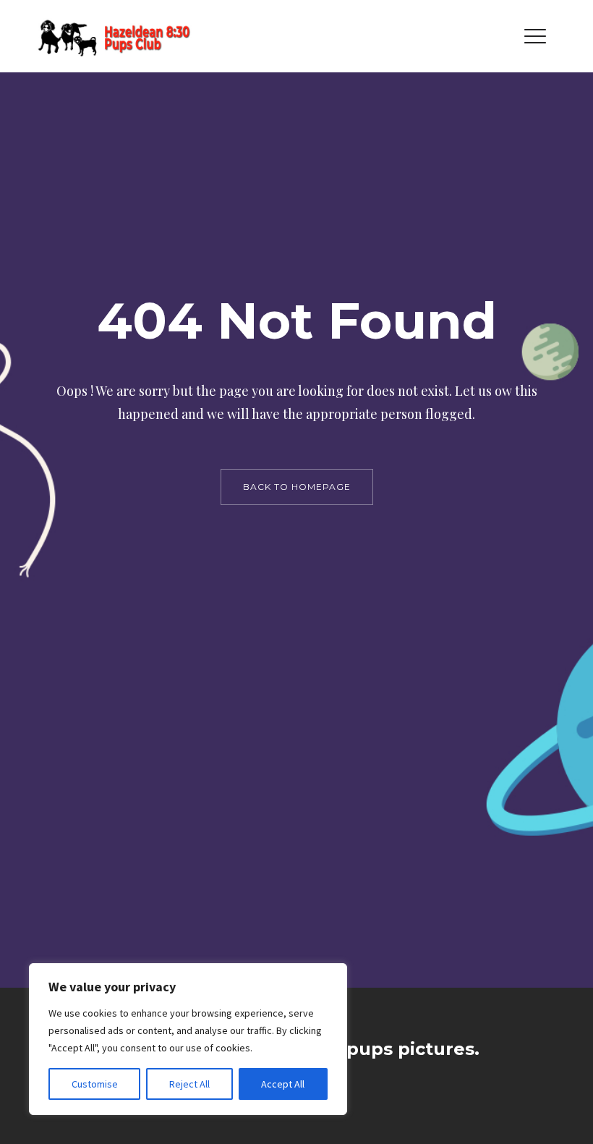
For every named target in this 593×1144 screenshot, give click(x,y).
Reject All (189, 1083)
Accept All (282, 1083)
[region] (188, 1039)
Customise (95, 1083)
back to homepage (297, 486)
